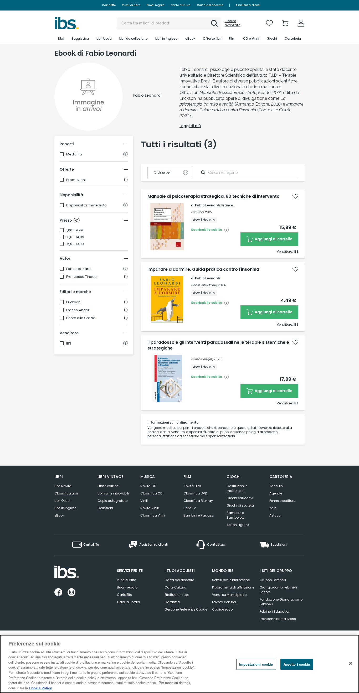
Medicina (74, 154)
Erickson (73, 302)
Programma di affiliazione (233, 587)
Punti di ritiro (131, 5)
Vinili (144, 500)
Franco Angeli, (202, 359)
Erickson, (197, 212)
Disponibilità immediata (86, 205)
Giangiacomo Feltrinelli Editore (278, 589)
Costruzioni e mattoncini (237, 488)
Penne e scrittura (282, 500)
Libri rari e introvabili (113, 493)
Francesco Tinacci (81, 277)
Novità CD (148, 486)
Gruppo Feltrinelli (273, 580)
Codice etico (222, 609)
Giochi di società (240, 505)
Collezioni (105, 508)
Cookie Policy (40, 687)
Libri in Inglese (65, 508)
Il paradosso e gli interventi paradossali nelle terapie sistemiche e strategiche (218, 345)
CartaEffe (109, 5)
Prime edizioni (108, 486)
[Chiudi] (350, 663)
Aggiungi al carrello (273, 239)
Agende (275, 493)
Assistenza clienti (248, 5)
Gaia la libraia (128, 602)
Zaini (273, 508)
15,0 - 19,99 (75, 244)
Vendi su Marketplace (229, 594)
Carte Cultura (181, 5)
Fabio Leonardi (78, 269)
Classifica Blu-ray (198, 500)
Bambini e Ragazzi (198, 515)
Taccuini (276, 486)
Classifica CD (151, 493)
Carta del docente (210, 5)
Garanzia (172, 602)
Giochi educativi (240, 498)
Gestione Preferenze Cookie (186, 609)
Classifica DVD (195, 493)
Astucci (275, 515)
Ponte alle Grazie (80, 318)
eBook (59, 515)
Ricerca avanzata (232, 23)
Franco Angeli (78, 310)
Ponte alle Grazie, (204, 285)
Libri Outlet (62, 500)
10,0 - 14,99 (75, 237)
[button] (214, 23)
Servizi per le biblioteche (231, 580)
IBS (68, 343)
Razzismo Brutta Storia (278, 619)
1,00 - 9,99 (74, 230)
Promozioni (76, 180)
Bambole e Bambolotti (235, 515)
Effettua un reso (177, 594)
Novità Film (192, 486)
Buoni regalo (155, 5)
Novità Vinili (149, 508)
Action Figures (238, 525)
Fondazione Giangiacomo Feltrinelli (281, 601)
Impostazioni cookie (256, 664)
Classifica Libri (66, 493)
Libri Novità (62, 486)
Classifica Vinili (152, 515)
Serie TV (189, 508)
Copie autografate (112, 500)
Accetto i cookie (297, 664)
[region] (179, 664)
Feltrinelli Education (275, 611)
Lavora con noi (224, 602)
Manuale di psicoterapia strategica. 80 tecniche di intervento (213, 196)
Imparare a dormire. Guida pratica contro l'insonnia (203, 269)
